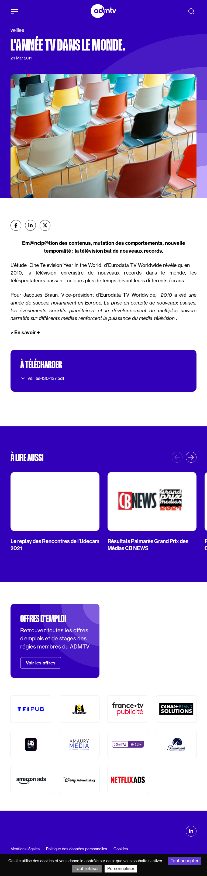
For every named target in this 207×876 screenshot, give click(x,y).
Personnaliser (120, 868)
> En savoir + (25, 332)
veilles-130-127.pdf (46, 378)
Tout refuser (87, 868)
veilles (17, 30)
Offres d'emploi (43, 619)
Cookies (120, 849)
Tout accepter (185, 860)
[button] (191, 457)
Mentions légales (25, 849)
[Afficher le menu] (14, 11)
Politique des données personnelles (76, 849)
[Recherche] (191, 11)
